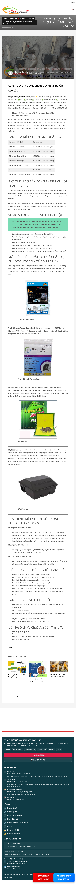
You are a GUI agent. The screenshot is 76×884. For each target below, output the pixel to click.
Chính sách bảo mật (13, 869)
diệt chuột (22, 97)
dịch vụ (16, 97)
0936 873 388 (16, 782)
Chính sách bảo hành (13, 866)
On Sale (54, 720)
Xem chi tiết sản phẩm (21, 859)
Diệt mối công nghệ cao (14, 815)
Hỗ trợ (11, 877)
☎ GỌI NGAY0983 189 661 (43, 877)
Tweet (10, 647)
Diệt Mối (63, 105)
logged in (18, 696)
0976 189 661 (26, 782)
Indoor (29, 720)
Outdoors (30, 722)
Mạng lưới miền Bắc (13, 830)
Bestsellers (55, 718)
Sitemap (6, 877)
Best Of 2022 (55, 722)
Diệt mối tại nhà (12, 812)
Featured (54, 725)
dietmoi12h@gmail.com (22, 72)
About (29, 725)
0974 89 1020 (16, 792)
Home (29, 718)
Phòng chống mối (30, 749)
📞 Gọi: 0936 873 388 (38, 755)
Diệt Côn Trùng (38, 105)
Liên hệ (59, 749)
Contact (29, 727)
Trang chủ (7, 749)
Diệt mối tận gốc (12, 808)
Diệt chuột (10, 826)
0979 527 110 (26, 774)
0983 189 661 (16, 774)
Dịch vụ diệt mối (17, 749)
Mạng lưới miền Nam (13, 833)
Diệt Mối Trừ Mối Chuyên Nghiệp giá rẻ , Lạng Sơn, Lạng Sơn (37, 681)
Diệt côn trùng (42, 749)
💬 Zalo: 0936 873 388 (38, 760)
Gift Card (54, 727)
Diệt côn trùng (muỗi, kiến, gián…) (17, 822)
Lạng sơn (38, 73)
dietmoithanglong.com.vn (21, 861)
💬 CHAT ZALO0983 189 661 (63, 877)
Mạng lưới (51, 749)
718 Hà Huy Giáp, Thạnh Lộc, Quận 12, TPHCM (23, 794)
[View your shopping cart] (73, 10)
